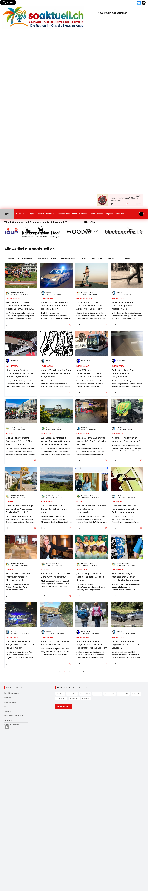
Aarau (98, 694)
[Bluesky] (139, 3)
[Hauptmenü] (141, 214)
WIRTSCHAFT (97, 258)
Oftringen (62, 698)
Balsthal (75, 698)
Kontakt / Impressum (11, 693)
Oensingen (124, 694)
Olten (61, 694)
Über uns (7, 697)
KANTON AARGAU (25, 258)
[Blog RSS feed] (7, 727)
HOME (6, 213)
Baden (136, 694)
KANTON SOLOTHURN (47, 258)
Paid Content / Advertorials (13, 716)
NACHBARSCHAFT (68, 258)
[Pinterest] (144, 3)
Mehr (127, 258)
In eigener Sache (10, 702)
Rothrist (86, 698)
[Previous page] (59, 672)
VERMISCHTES (114, 258)
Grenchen (110, 694)
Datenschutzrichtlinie (11, 725)
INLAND (84, 258)
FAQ (5, 707)
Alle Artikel (9, 258)
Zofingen (73, 694)
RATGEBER (9, 501)
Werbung (7, 711)
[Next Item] (138, 231)
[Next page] (88, 672)
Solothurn (85, 694)
